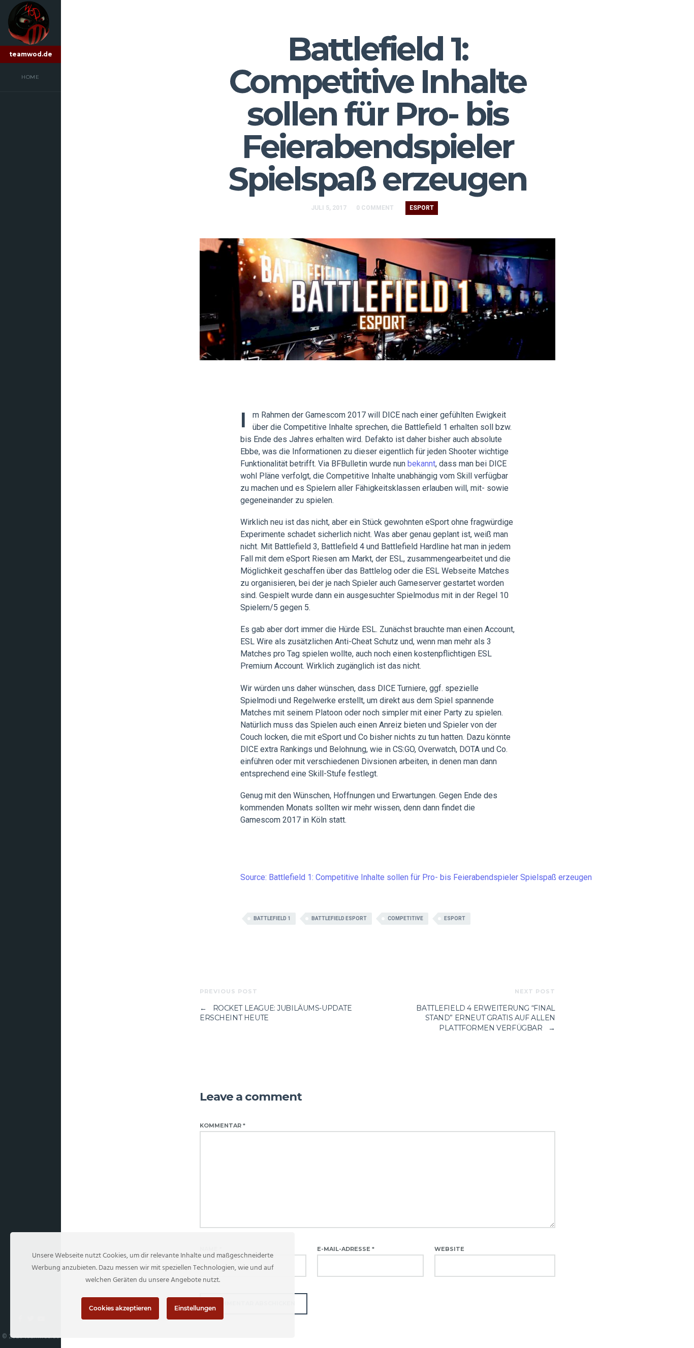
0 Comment (375, 207)
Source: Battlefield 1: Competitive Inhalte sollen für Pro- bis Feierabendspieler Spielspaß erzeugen (416, 877)
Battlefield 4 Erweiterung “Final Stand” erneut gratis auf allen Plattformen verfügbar (485, 1018)
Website (449, 1248)
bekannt (421, 463)
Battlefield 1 (272, 918)
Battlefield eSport (339, 918)
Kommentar (222, 1125)
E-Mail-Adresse (345, 1248)
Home (30, 77)
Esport (421, 207)
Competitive (405, 918)
